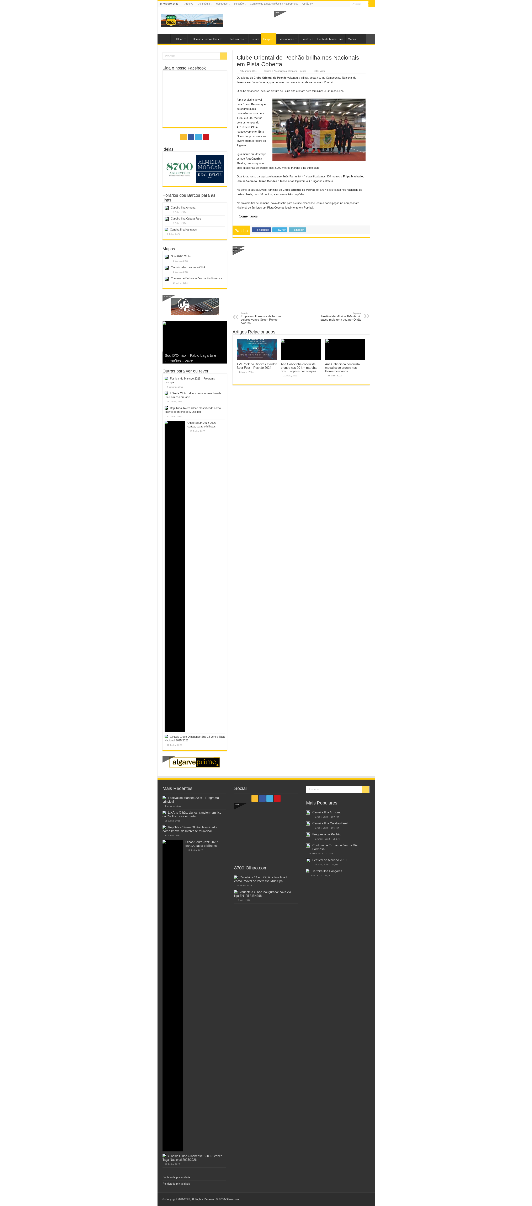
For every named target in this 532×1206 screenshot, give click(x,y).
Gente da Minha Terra (330, 39)
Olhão (179, 39)
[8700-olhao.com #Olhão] (192, 20)
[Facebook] (338, 3)
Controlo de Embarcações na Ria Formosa (274, 3)
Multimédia (203, 3)
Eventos (306, 39)
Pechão (302, 71)
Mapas (352, 39)
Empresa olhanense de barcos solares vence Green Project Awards (261, 318)
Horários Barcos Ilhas (206, 39)
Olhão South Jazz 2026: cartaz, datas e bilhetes (201, 843)
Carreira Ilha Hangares (183, 229)
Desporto (268, 39)
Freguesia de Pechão (326, 834)
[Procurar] (371, 4)
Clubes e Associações (275, 71)
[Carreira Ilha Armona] (308, 813)
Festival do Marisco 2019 (329, 860)
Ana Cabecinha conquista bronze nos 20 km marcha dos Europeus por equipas (298, 367)
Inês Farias (290, 176)
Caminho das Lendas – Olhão (188, 267)
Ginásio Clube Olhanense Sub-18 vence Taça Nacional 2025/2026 (192, 1157)
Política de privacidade (176, 1177)
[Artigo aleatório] (370, 39)
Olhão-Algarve (165, 38)
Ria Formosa (236, 39)
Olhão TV (307, 3)
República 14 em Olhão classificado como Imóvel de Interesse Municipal (190, 829)
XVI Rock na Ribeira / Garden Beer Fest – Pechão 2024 (257, 365)
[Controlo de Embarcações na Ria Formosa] (308, 845)
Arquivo (189, 3)
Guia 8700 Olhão (181, 256)
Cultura (255, 39)
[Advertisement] (323, 20)
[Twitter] (342, 3)
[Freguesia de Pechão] (308, 834)
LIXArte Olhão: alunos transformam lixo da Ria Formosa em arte (192, 814)
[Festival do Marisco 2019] (308, 860)
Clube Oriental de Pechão (270, 77)
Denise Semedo (247, 181)
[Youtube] (346, 3)
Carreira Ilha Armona (183, 207)
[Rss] (334, 3)
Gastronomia (286, 39)
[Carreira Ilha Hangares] (307, 871)
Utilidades (222, 3)
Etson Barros (251, 104)
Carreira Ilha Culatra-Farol (186, 218)
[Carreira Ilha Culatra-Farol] (308, 823)
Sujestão (239, 3)
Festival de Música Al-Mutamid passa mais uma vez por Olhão (340, 316)
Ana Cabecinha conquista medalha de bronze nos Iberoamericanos (342, 367)
